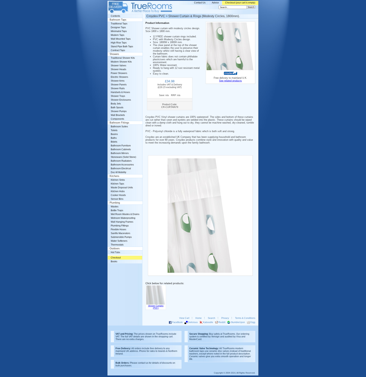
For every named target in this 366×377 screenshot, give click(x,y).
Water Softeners (119, 241)
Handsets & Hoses (120, 92)
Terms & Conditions (245, 318)
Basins (114, 134)
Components (117, 119)
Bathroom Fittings (119, 122)
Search (211, 318)
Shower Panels (119, 84)
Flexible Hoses (118, 229)
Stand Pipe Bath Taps (122, 46)
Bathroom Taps (118, 19)
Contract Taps (118, 50)
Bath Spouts (117, 107)
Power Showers (119, 73)
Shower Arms (117, 80)
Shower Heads (118, 69)
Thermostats (117, 244)
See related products (230, 80)
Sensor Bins (117, 199)
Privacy (225, 318)
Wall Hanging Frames (122, 222)
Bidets (114, 141)
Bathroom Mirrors (120, 153)
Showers (114, 54)
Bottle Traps (117, 210)
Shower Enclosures (121, 100)
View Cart (184, 318)
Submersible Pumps (121, 237)
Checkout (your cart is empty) (240, 2)
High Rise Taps (119, 42)
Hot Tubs (115, 252)
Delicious (193, 322)
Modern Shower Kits (121, 61)
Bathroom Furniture (121, 145)
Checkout (116, 257)
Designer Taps (118, 27)
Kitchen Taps (117, 183)
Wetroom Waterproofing (123, 218)
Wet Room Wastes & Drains (125, 214)
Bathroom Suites (119, 126)
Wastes (114, 206)
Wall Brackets (118, 115)
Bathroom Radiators (121, 161)
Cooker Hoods (118, 195)
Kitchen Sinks (118, 180)
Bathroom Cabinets (121, 149)
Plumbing (115, 202)
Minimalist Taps (119, 31)
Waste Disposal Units (122, 187)
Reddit (221, 322)
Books (114, 261)
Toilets (114, 130)
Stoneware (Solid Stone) (123, 157)
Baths (114, 138)
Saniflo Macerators (120, 233)
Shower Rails (118, 88)
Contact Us (199, 2)
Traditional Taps (119, 23)
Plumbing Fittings (120, 225)
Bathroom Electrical (121, 168)
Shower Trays (118, 96)
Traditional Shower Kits (123, 58)
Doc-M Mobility (118, 172)
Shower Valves (118, 65)
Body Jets (116, 103)
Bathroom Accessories (122, 164)
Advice (215, 2)
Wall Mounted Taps (121, 39)
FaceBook (177, 322)
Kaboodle (208, 322)
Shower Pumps (119, 111)
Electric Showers (119, 77)
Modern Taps (117, 35)
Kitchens (114, 176)
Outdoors (115, 248)
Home (198, 318)
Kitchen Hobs (118, 191)
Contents (115, 16)
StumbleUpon (238, 322)
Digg (252, 322)
